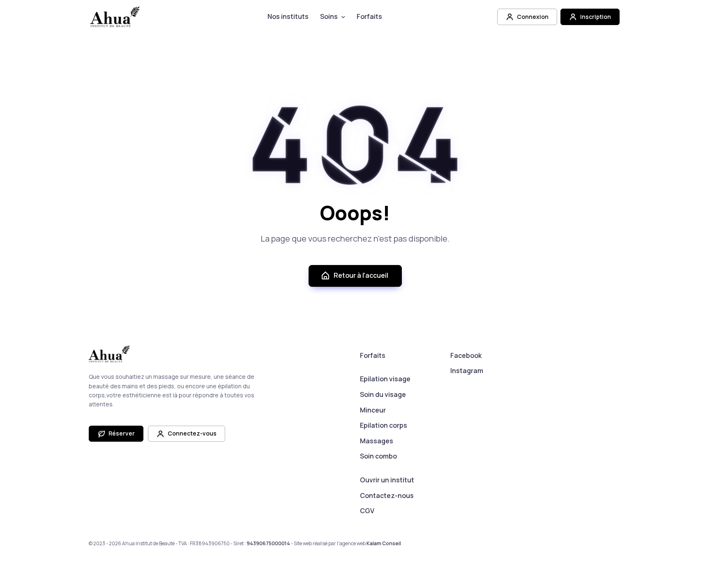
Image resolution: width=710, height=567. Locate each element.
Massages (376, 440)
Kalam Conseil (384, 543)
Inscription (595, 17)
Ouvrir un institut (387, 479)
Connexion (532, 17)
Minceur (373, 410)
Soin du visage (383, 394)
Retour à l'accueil (361, 275)
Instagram (466, 370)
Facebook (466, 355)
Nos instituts (288, 16)
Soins (329, 16)
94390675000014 (268, 543)
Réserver (121, 433)
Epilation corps (383, 425)
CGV (367, 510)
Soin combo (378, 456)
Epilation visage (385, 378)
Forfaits (369, 16)
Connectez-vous (191, 433)
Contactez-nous (387, 495)
